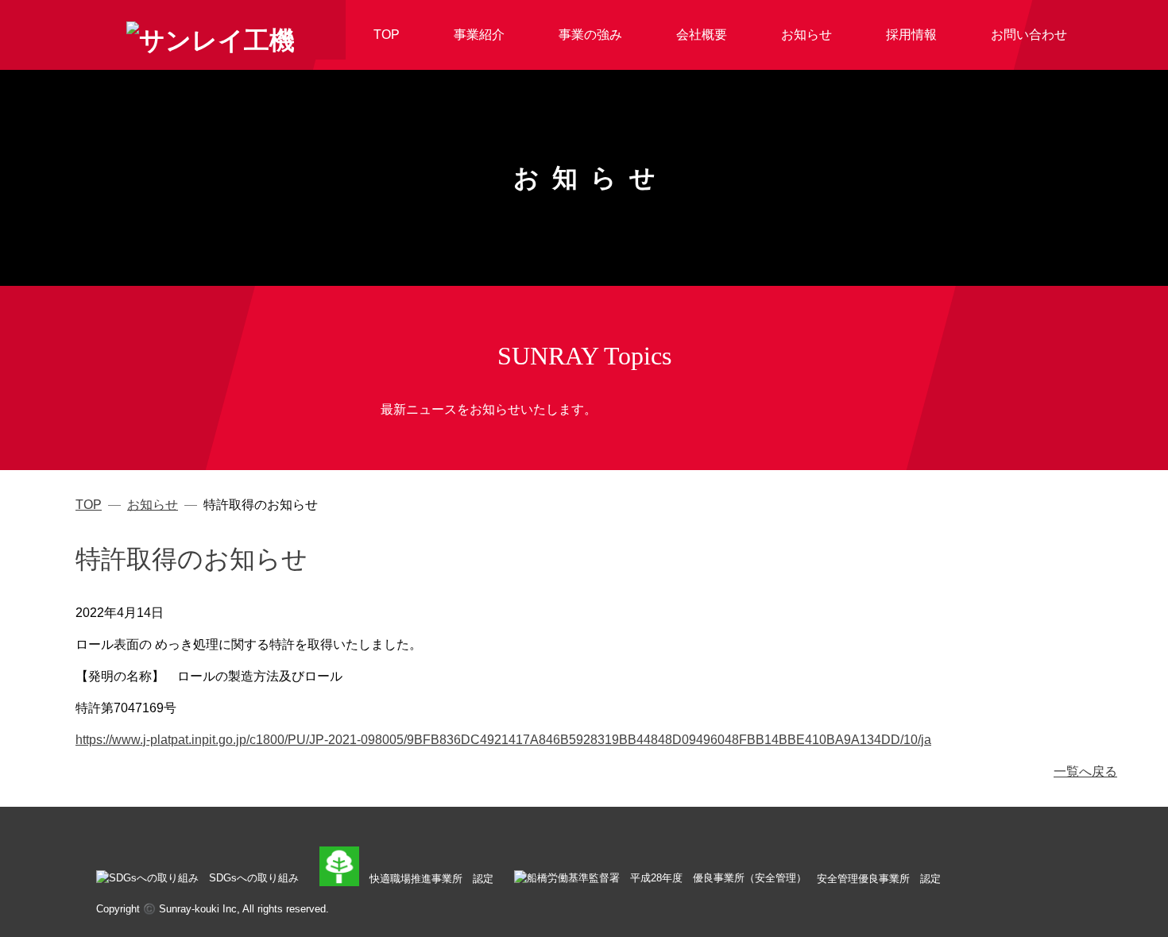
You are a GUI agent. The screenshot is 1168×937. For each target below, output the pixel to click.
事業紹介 (479, 34)
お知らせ (806, 34)
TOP (386, 34)
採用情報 (911, 34)
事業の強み (590, 34)
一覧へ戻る (1085, 771)
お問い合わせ (1029, 34)
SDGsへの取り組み (254, 878)
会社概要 (701, 34)
